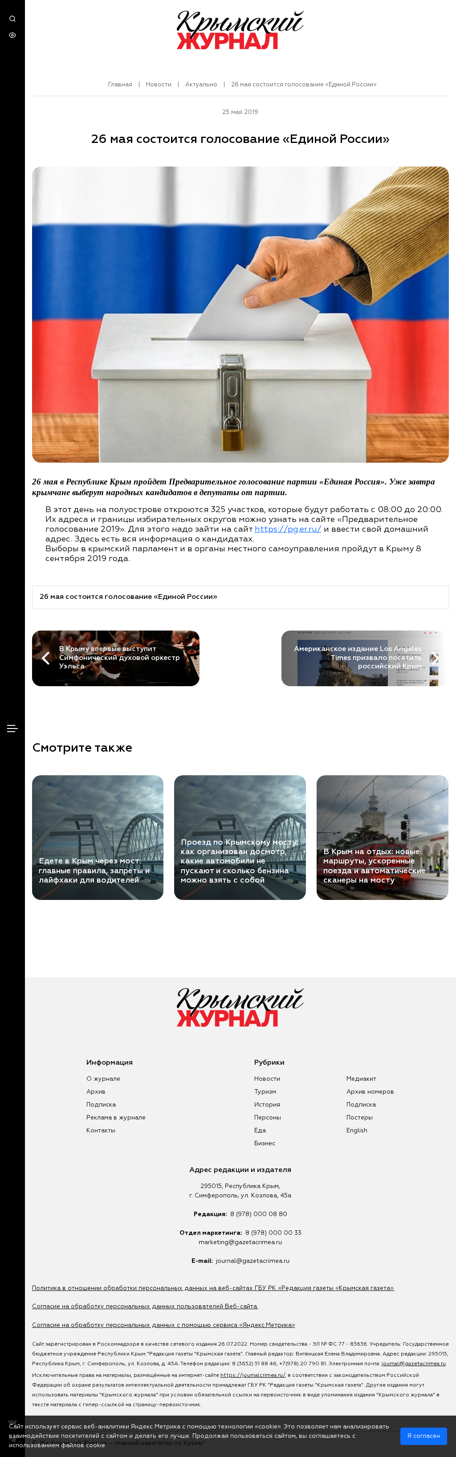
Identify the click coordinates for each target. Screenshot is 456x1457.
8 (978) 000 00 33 (273, 1233)
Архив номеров (370, 1092)
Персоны (267, 1118)
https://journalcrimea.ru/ (252, 1375)
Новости (158, 85)
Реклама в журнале (116, 1118)
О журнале (103, 1079)
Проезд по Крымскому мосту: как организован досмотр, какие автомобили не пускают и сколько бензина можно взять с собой (239, 861)
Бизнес (264, 1143)
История (267, 1105)
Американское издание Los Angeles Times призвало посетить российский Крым (358, 658)
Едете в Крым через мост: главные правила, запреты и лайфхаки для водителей (94, 870)
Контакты (100, 1130)
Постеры (359, 1118)
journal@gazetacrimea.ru (252, 1261)
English (356, 1130)
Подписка (101, 1105)
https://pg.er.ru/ (288, 529)
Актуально (201, 85)
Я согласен (423, 1436)
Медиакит (361, 1079)
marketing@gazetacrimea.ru (240, 1242)
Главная (120, 85)
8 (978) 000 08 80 (258, 1214)
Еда (260, 1130)
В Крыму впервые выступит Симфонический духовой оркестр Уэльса (119, 658)
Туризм (265, 1092)
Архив (96, 1092)
